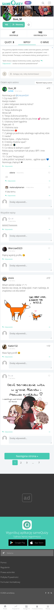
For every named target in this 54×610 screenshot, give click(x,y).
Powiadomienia (37, 608)
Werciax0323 (15, 248)
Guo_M (12, 88)
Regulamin (5, 567)
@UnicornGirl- (22, 95)
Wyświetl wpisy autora (44, 83)
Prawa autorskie (8, 572)
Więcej (48, 608)
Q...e (10, 218)
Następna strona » (27, 456)
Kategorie (26, 608)
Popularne (15, 608)
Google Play (20, 542)
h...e (10, 375)
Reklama (9, 553)
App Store (39, 542)
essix (11, 277)
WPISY (26, 42)
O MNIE (44, 42)
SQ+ (28, 3)
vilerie (12, 172)
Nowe (5, 608)
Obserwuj (14, 24)
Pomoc (4, 562)
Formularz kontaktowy (10, 582)
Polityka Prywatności (9, 577)
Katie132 (13, 345)
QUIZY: (9, 42)
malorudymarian (17, 187)
